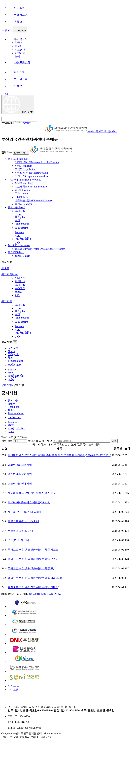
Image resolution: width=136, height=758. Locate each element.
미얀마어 (20, 53)
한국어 (19, 42)
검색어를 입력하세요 (40, 440)
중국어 (19, 46)
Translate (26, 122)
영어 (17, 56)
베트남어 (20, 49)
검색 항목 (7, 440)
